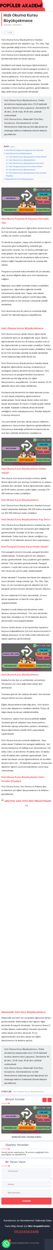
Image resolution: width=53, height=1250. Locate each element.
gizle (12, 146)
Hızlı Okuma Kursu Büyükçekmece (28, 1091)
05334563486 (26, 1232)
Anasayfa (7, 25)
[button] (6, 1244)
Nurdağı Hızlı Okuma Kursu (26, 1137)
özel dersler (17, 25)
